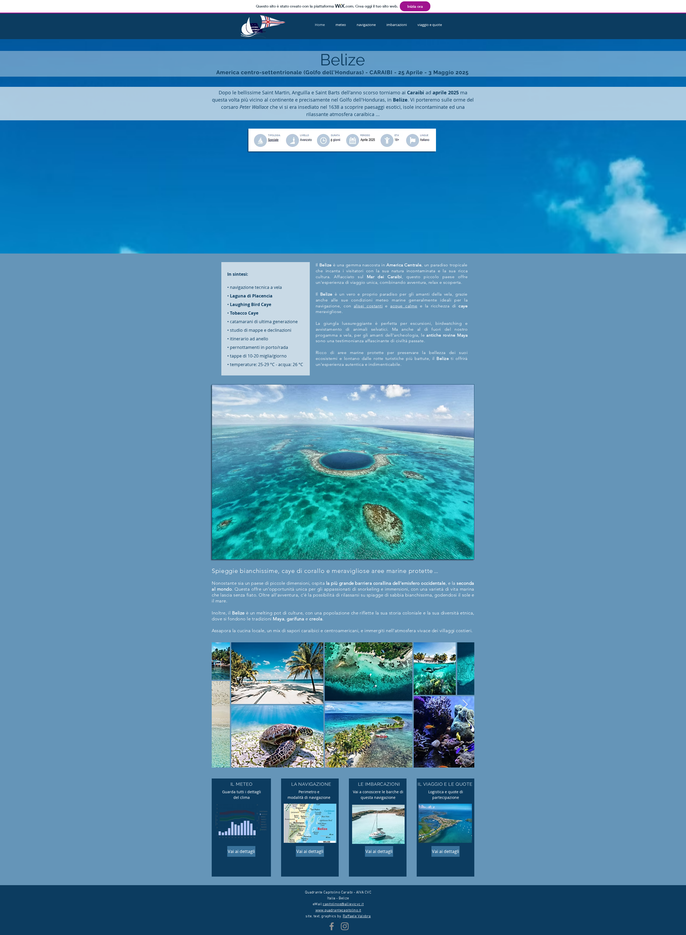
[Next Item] (465, 704)
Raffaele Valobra (357, 916)
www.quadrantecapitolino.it (338, 910)
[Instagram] (345, 926)
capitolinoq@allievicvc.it (343, 904)
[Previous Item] (221, 704)
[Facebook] (331, 926)
